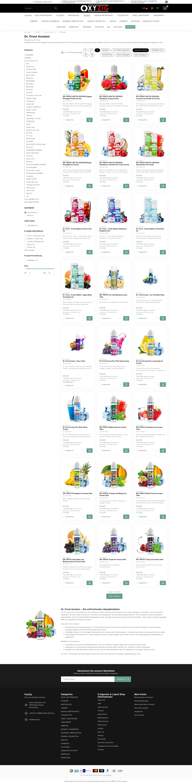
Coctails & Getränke (35, 241)
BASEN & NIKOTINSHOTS (104, 15)
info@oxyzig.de (34, 719)
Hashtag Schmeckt (33, 185)
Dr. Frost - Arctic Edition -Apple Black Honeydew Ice (77, 296)
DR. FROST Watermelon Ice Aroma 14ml (112, 428)
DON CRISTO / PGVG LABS (35, 144)
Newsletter (102, 739)
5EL (27, 64)
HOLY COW (30, 191)
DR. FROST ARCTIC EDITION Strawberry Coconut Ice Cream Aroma (114, 164)
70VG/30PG (32, 225)
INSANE (29, 193)
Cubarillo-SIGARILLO (33, 107)
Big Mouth (29, 87)
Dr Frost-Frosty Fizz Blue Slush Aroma (75, 428)
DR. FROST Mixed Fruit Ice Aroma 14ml (149, 494)
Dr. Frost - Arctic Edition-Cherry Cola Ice (77, 230)
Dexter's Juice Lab (32, 130)
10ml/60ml (32, 260)
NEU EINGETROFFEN (31, 202)
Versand (101, 711)
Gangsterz (29, 176)
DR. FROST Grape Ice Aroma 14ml (112, 559)
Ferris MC (29, 156)
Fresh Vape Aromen (33, 170)
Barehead (29, 78)
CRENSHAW (30, 113)
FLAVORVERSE (31, 167)
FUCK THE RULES (32, 153)
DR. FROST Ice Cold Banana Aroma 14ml (113, 296)
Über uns (101, 732)
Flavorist (29, 162)
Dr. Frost (62, 32)
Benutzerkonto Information (143, 697)
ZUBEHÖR (33, 21)
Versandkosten (77, 112)
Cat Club (29, 92)
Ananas (31, 247)
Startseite (28, 15)
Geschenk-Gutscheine (105, 742)
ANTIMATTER (31, 69)
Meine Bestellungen (141, 701)
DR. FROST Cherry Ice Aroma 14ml (149, 559)
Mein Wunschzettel (141, 708)
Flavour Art (30, 159)
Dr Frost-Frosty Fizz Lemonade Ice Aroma (149, 362)
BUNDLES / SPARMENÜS (50, 21)
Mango (30, 244)
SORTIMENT (87, 27)
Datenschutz (102, 725)
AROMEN (86, 15)
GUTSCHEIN (135, 21)
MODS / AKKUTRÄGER (141, 15)
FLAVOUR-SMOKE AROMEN (36, 165)
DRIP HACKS (30, 139)
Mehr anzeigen (29, 250)
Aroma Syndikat (31, 72)
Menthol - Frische (35, 238)
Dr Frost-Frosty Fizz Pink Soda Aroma (114, 361)
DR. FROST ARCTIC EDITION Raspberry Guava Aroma (110, 97)
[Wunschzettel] (158, 8)
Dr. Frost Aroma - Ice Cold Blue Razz (150, 295)
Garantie (101, 750)
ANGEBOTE (124, 21)
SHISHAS (113, 21)
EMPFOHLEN (61, 27)
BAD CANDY (30, 75)
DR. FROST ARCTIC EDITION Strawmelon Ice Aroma (147, 164)
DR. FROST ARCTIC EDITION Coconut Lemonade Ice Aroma (148, 97)
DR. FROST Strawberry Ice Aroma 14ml (149, 428)
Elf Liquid (29, 147)
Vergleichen (69, 120)
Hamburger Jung (32, 182)
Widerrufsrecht (103, 721)
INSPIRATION (73, 27)
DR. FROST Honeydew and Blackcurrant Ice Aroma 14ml (74, 560)
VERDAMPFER (158, 15)
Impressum (101, 700)
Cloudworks (30, 101)
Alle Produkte (139, 715)
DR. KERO (29, 141)
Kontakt (100, 728)
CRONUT (29, 116)
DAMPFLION (30, 121)
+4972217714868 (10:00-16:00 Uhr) (41, 713)
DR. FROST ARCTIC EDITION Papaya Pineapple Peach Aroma (77, 97)
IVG (27, 196)
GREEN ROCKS (31, 179)
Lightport (108, 775)
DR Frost (30, 215)
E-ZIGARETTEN (122, 15)
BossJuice (29, 90)
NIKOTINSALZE (73, 15)
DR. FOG (29, 133)
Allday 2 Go (30, 67)
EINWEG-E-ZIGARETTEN (96, 21)
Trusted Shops (79, 781)
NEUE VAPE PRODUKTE (43, 15)
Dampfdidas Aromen (33, 118)
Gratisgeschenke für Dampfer (108, 746)
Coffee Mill (30, 104)
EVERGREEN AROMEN (34, 150)
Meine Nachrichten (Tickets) (144, 704)
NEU (108, 27)
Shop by (100, 775)
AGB (99, 704)
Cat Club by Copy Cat (33, 95)
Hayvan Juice (30, 188)
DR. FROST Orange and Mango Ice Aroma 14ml (112, 494)
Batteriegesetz (103, 718)
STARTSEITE (99, 27)
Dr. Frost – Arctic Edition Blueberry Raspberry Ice (113, 230)
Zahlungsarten (103, 707)
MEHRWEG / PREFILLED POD (73, 21)
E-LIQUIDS (60, 15)
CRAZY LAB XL (31, 110)
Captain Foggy (31, 98)
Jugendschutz (102, 714)
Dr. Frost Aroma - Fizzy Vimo (74, 361)
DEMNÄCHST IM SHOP (151, 21)
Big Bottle (29, 84)
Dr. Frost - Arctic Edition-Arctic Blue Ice (150, 230)
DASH (28, 124)
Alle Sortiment (32, 212)
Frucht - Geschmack (35, 236)
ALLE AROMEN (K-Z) (31, 199)
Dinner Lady (30, 127)
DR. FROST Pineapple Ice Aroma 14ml (77, 493)
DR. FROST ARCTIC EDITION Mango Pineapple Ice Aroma (77, 164)
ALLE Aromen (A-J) (50, 32)
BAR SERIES (30, 81)
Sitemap (100, 735)
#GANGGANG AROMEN (34, 173)
